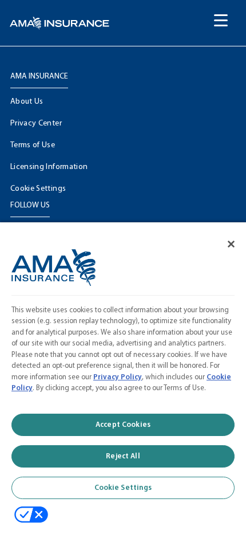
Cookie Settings (38, 188)
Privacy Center (36, 123)
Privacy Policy (117, 377)
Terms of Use (32, 145)
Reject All (123, 456)
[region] (123, 374)
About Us (26, 101)
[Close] (223, 236)
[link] (59, 23)
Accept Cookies (123, 425)
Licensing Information (49, 167)
